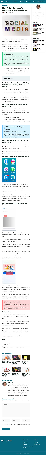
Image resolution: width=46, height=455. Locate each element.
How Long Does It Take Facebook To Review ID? (26, 374)
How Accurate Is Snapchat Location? (6, 374)
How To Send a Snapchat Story (15, 374)
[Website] (26, 420)
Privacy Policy (37, 444)
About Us (36, 442)
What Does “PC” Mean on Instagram (6, 362)
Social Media (5, 5)
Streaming (25, 447)
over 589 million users (18, 48)
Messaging (25, 444)
